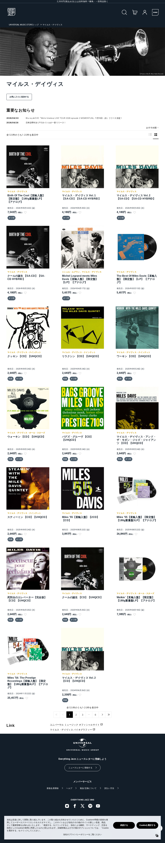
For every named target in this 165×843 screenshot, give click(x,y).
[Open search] (124, 12)
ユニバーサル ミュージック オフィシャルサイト (75, 724)
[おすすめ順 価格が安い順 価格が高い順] (151, 127)
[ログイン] (145, 12)
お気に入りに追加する (19, 97)
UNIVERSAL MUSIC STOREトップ (24, 25)
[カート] (134, 12)
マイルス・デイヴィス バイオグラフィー (71, 729)
